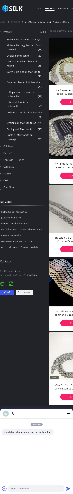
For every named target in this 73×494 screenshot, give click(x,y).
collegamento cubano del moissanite (24, 94)
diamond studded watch (14, 223)
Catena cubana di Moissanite (24, 84)
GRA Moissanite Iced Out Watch (18, 241)
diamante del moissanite (14, 211)
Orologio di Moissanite (24, 129)
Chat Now (8, 187)
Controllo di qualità (13, 159)
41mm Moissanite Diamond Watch (19, 247)
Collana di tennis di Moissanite (24, 114)
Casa (38, 8)
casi (5, 180)
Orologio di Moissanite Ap (24, 122)
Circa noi (63, 8)
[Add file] (4, 488)
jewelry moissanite (11, 217)
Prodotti (49, 8)
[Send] (68, 488)
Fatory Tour (9, 153)
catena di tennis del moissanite (24, 104)
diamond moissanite (31, 229)
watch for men (8, 229)
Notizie (7, 173)
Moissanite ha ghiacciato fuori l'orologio (24, 47)
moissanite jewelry (11, 235)
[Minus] (68, 413)
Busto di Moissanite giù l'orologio (24, 137)
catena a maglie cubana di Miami (24, 63)
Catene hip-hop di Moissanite (24, 74)
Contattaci (8, 166)
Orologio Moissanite (24, 55)
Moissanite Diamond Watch (24, 39)
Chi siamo (8, 146)
